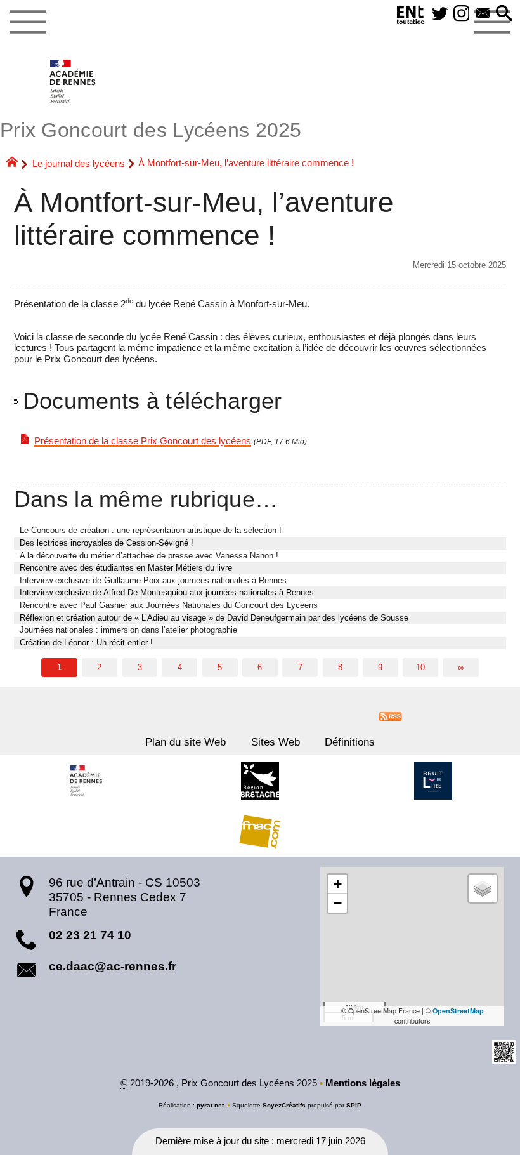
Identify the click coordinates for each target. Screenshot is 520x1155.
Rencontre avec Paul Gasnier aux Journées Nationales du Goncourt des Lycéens (169, 605)
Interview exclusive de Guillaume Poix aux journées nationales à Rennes (153, 580)
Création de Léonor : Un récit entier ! (86, 642)
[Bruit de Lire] (433, 780)
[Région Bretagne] (260, 780)
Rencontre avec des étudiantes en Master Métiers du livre (126, 567)
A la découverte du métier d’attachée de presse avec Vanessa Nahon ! (149, 555)
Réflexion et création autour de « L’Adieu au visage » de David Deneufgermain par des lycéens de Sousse (214, 618)
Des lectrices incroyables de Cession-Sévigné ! (106, 543)
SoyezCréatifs (284, 1105)
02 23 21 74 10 (90, 935)
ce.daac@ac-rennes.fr (112, 966)
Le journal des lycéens (78, 163)
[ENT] (411, 17)
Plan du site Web (185, 742)
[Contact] (483, 14)
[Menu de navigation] (27, 22)
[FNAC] (260, 831)
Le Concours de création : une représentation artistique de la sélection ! (151, 530)
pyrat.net (210, 1105)
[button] (504, 14)
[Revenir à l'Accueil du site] (17, 163)
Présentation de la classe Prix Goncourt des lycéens (142, 441)
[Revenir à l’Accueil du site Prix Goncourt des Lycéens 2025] (73, 81)
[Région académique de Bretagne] (87, 780)
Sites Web (275, 742)
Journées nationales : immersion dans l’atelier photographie (128, 630)
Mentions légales (362, 1083)
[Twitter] (440, 14)
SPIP (353, 1105)
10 (420, 667)
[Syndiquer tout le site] (390, 716)
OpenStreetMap (458, 1010)
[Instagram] (461, 14)
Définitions (350, 742)
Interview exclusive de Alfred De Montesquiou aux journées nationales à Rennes (167, 592)
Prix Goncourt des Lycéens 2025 (151, 130)
